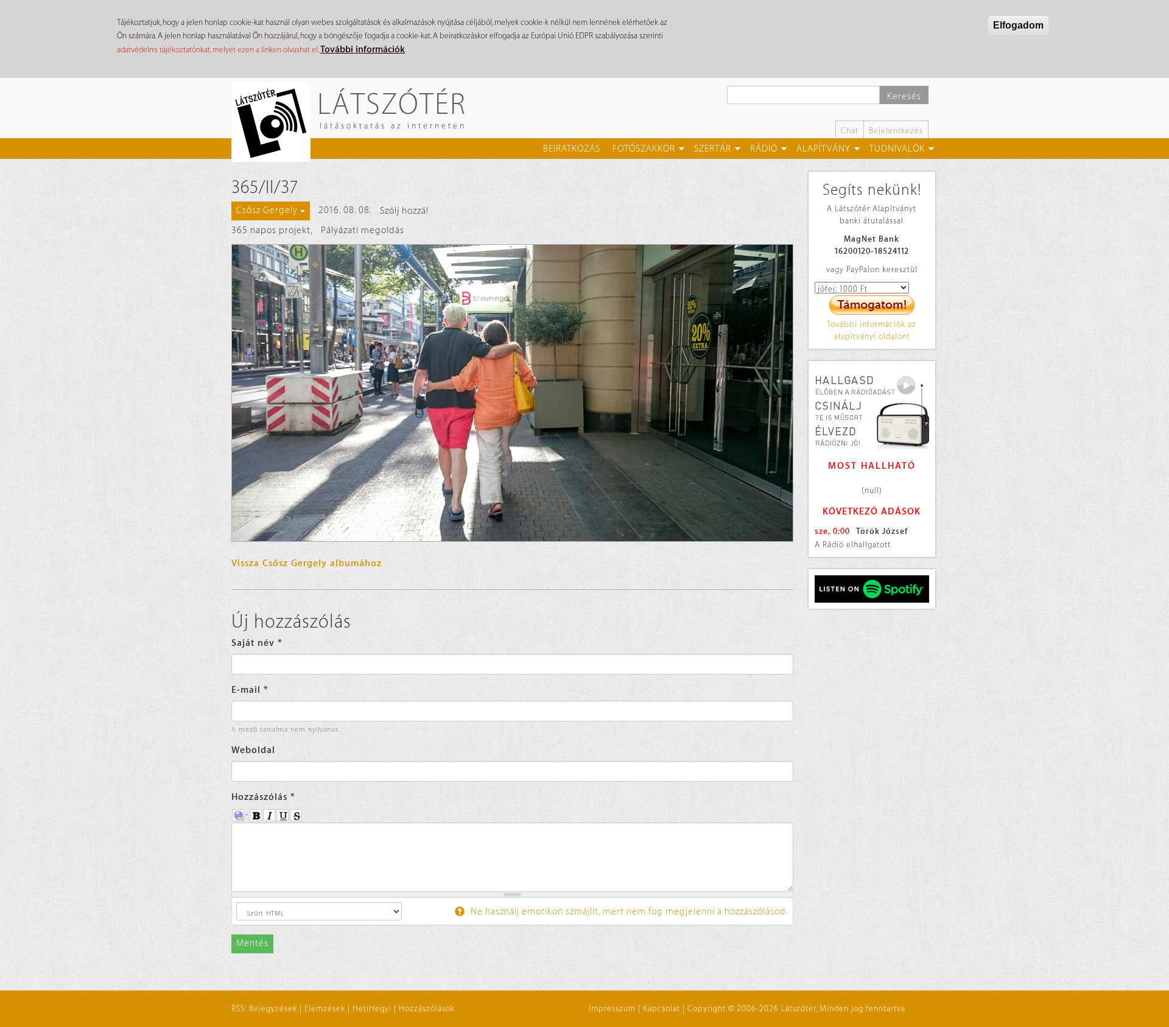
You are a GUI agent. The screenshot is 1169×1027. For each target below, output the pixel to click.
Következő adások (872, 511)
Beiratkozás (571, 149)
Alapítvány (823, 149)
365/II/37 (264, 187)
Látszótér (391, 103)
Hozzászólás (263, 797)
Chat (849, 130)
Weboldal (253, 750)
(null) (872, 490)
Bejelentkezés (896, 130)
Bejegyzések (273, 1008)
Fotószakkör (644, 149)
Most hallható (872, 466)
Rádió (764, 149)
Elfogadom (1018, 25)
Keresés (904, 96)
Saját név (257, 643)
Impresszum (612, 1008)
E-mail (250, 690)
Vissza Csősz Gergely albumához (306, 563)
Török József (882, 531)
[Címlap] (275, 122)
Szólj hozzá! (404, 211)
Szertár (712, 149)
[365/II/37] (512, 393)
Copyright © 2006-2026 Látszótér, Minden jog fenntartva (796, 1008)
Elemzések (324, 1008)
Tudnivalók (897, 149)
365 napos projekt (271, 230)
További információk (362, 49)
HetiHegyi (372, 1008)
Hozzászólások (427, 1008)
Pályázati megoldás (362, 230)
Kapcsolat (661, 1008)
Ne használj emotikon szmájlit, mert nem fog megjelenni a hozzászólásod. (628, 911)
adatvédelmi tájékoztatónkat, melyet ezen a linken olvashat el (217, 49)
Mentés (252, 943)
